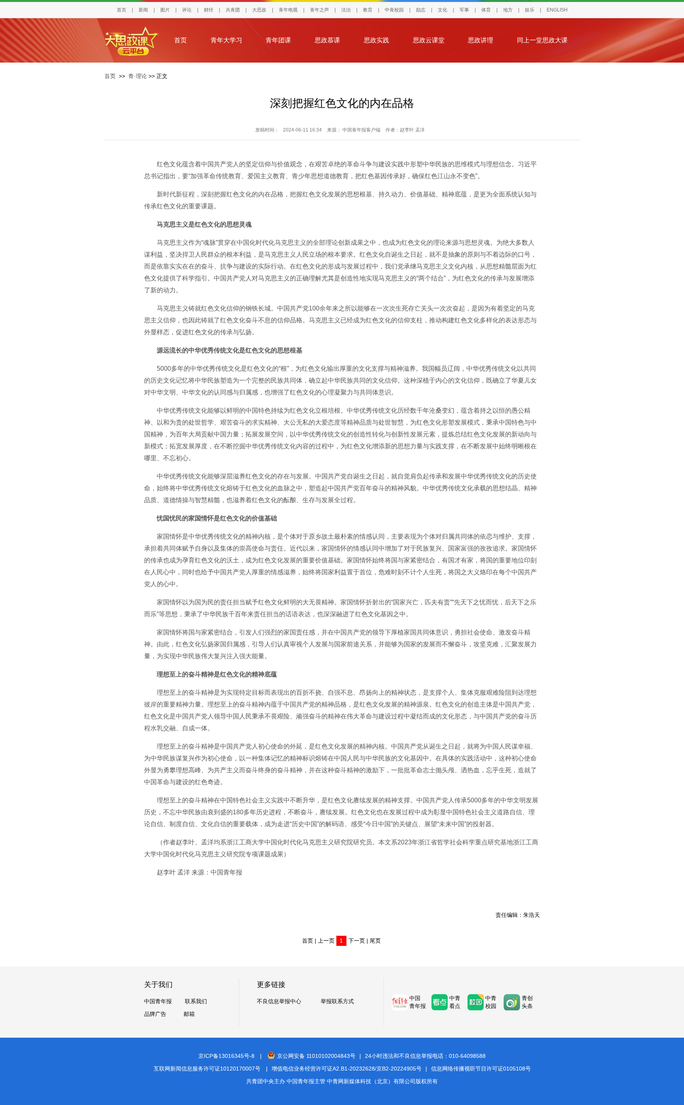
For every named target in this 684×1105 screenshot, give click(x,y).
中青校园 (394, 10)
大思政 (259, 10)
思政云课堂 (429, 40)
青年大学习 (226, 40)
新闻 (143, 10)
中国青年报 (158, 1001)
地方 (508, 10)
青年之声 (319, 10)
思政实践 (376, 40)
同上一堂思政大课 (542, 40)
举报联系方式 (337, 1001)
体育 (486, 10)
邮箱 (189, 1014)
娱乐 (529, 10)
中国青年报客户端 (361, 130)
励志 (421, 10)
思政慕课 (327, 40)
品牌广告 (155, 1014)
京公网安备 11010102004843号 (316, 1056)
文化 (442, 10)
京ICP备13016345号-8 (226, 1056)
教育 (367, 10)
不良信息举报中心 (279, 1001)
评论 (187, 10)
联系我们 (196, 1001)
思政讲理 (480, 40)
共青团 (233, 10)
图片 (165, 10)
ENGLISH (557, 10)
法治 (346, 10)
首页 (121, 10)
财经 (208, 10)
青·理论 (137, 76)
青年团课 (278, 40)
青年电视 (288, 10)
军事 (464, 10)
